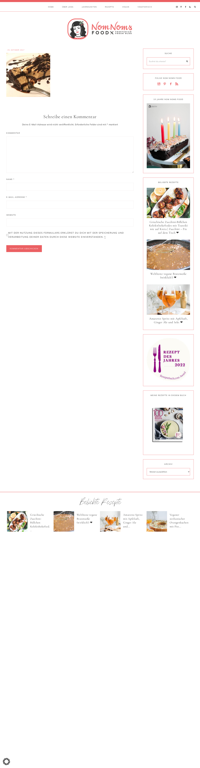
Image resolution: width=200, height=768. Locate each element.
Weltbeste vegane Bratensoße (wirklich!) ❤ (168, 275)
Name (10, 179)
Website (11, 215)
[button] (6, 761)
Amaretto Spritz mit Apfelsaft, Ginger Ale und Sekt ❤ (168, 320)
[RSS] (190, 3)
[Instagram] (177, 3)
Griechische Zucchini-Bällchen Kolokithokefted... (40, 522)
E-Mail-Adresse (16, 197)
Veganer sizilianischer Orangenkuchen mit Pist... (179, 520)
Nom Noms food (100, 29)
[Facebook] (186, 3)
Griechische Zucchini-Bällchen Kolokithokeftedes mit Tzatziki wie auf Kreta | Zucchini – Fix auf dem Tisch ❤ (168, 227)
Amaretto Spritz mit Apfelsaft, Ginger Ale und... (132, 520)
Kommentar (13, 133)
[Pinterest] (182, 3)
